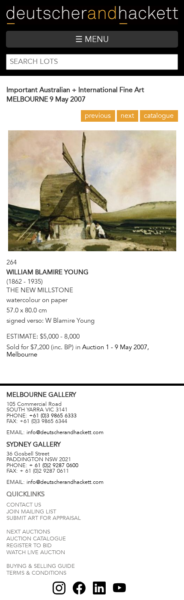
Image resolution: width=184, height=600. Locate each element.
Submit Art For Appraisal (43, 518)
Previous (98, 115)
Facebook (79, 588)
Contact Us (23, 504)
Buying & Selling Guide (40, 566)
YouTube (119, 588)
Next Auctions (28, 531)
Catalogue (159, 115)
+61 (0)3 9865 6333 (53, 415)
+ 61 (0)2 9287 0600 (53, 465)
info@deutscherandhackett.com (65, 432)
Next (127, 115)
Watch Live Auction (35, 552)
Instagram (59, 588)
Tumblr (99, 588)
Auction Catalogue (36, 538)
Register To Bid (29, 545)
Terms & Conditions (36, 573)
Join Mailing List (31, 511)
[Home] (92, 15)
